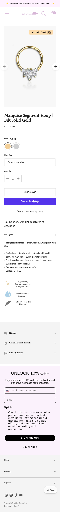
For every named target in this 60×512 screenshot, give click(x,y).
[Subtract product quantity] (7, 178)
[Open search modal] (43, 13)
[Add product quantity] (18, 178)
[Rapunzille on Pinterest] (6, 495)
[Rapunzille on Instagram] (11, 495)
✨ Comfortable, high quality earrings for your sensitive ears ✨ (30, 3)
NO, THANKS (30, 447)
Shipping (24, 221)
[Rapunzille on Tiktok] (16, 495)
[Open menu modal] (7, 13)
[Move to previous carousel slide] (4, 66)
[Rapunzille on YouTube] (21, 495)
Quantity (7, 171)
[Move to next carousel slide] (55, 66)
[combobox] (9, 391)
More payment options (30, 211)
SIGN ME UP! (30, 437)
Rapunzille (22, 503)
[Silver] (16, 146)
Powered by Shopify (12, 506)
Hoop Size (8, 155)
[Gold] (8, 146)
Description (8, 234)
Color (6, 139)
